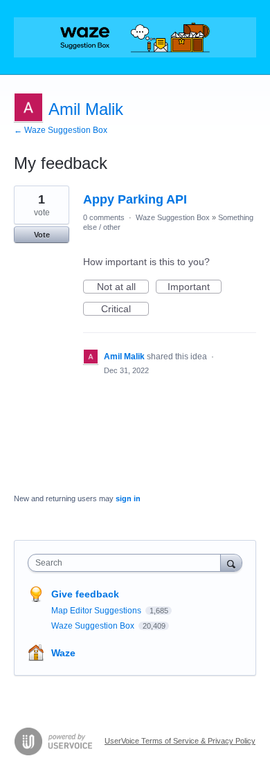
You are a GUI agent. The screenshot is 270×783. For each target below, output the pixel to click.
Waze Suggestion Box (173, 217)
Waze (63, 652)
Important (195, 287)
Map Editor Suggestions (97, 610)
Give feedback (85, 594)
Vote (42, 235)
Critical (125, 309)
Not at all (123, 287)
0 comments (104, 217)
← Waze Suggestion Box (60, 130)
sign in (128, 498)
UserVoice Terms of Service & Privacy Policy (180, 741)
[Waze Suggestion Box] (135, 37)
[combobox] (127, 563)
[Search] (231, 562)
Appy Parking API (135, 199)
